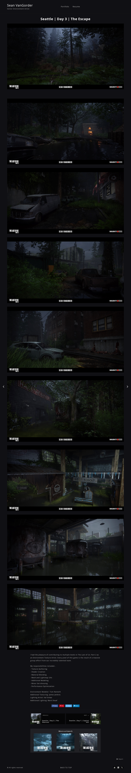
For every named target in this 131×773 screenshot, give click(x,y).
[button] (120, 759)
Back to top (66, 767)
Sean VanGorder (20, 5)
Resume (76, 7)
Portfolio (65, 7)
